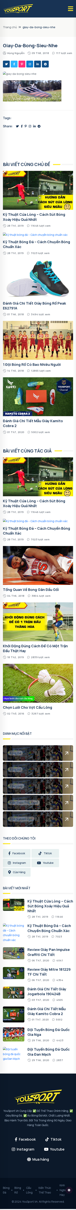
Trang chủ (10, 27)
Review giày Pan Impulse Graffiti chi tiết (48, 952)
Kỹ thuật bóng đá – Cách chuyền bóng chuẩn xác (49, 928)
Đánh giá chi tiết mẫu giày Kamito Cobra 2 (46, 1011)
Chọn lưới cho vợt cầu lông (27, 707)
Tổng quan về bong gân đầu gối (31, 589)
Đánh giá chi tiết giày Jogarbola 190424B (46, 991)
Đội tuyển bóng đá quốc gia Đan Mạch (48, 1051)
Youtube (48, 863)
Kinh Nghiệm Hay (64, 1190)
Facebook (18, 853)
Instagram (19, 863)
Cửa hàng (19, 872)
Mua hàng (40, 1159)
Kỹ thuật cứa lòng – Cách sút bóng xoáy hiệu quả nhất (34, 503)
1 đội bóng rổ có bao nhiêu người (32, 364)
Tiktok (48, 853)
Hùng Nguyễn (16, 53)
